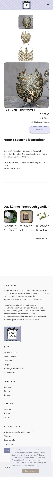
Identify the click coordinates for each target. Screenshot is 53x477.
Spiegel (7, 364)
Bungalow (10, 299)
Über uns (7, 387)
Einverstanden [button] (30, 471)
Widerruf (7, 436)
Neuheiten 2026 (10, 353)
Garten (7, 391)
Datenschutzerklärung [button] (30, 465)
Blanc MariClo (20, 299)
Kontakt (7, 395)
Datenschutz (9, 440)
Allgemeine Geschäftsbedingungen (19, 432)
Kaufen (39, 129)
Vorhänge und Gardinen (14, 368)
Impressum (8, 444)
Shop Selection (10, 357)
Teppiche (8, 360)
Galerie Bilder (9, 372)
